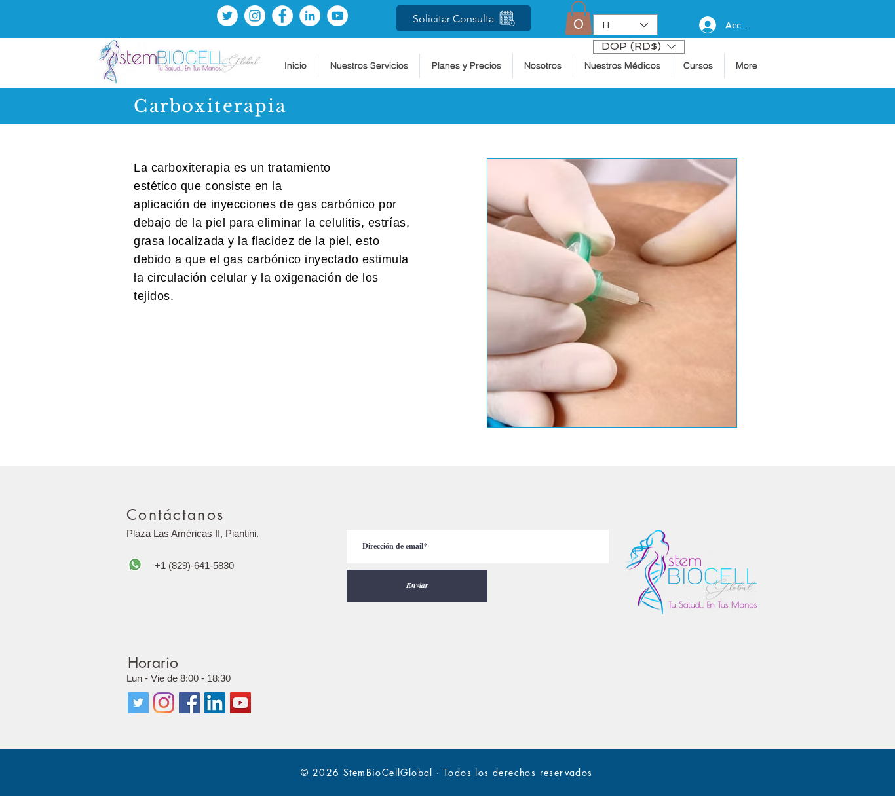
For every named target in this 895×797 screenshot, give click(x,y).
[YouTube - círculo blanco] (337, 15)
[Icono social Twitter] (138, 702)
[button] (578, 18)
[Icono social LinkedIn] (214, 702)
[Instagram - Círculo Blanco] (254, 15)
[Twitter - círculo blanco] (227, 15)
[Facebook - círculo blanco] (282, 15)
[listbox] (639, 47)
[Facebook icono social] (189, 702)
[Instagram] (163, 702)
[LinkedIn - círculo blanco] (309, 15)
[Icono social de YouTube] (240, 702)
